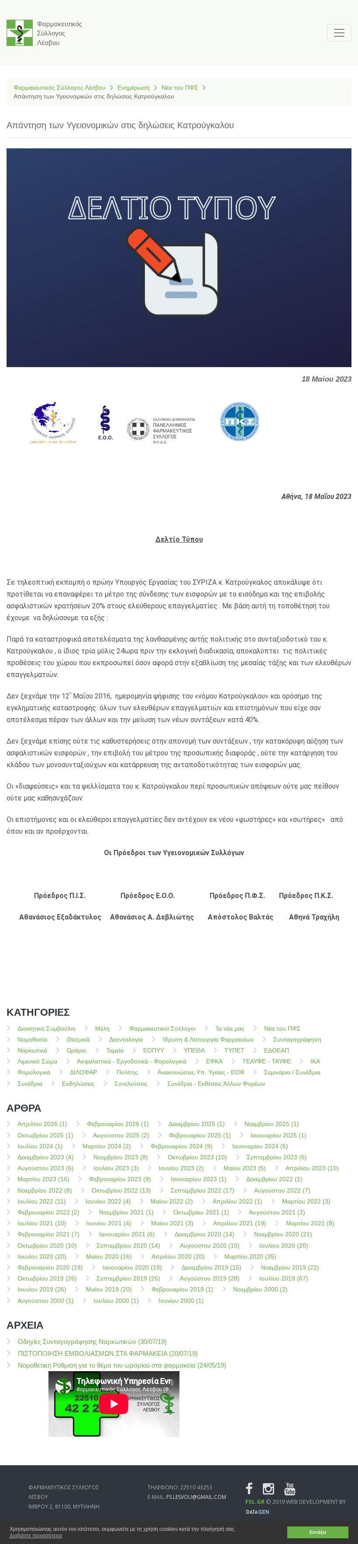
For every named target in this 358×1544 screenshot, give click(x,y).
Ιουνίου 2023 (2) (181, 1168)
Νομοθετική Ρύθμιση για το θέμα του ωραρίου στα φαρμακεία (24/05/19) (122, 1365)
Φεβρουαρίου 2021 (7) (48, 1234)
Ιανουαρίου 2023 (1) (199, 1179)
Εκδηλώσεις (78, 1083)
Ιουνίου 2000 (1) (181, 1300)
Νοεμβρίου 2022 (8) (44, 1190)
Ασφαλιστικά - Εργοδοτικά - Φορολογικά (131, 1061)
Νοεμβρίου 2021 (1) (126, 1212)
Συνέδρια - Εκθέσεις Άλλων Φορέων (216, 1083)
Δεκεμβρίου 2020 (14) (204, 1234)
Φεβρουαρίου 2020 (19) (50, 1267)
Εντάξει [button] (318, 1532)
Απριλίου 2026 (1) (42, 1123)
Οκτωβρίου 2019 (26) (47, 1278)
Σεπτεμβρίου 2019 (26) (128, 1278)
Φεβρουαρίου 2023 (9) (120, 1179)
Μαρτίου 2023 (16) (43, 1179)
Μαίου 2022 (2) (172, 1201)
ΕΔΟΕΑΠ (276, 1050)
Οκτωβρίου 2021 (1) (201, 1212)
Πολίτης (127, 1072)
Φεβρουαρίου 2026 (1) (118, 1123)
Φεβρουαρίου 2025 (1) (200, 1135)
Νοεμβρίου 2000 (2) (260, 1289)
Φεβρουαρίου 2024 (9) (182, 1146)
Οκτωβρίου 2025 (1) (45, 1135)
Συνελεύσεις (131, 1083)
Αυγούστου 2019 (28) (210, 1278)
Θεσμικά (78, 1039)
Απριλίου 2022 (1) (237, 1201)
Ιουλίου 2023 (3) (116, 1168)
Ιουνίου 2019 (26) (41, 1289)
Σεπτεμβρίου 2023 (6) (277, 1157)
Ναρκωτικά (32, 1050)
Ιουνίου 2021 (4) (108, 1223)
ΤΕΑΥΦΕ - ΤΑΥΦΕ (266, 1061)
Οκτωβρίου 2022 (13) (121, 1190)
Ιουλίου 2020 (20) (283, 1245)
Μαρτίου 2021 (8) (310, 1223)
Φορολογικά (33, 1072)
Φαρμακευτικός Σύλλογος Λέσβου (60, 87)
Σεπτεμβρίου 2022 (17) (202, 1190)
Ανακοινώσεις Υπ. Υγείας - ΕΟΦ (201, 1072)
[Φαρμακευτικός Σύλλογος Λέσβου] (20, 33)
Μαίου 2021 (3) (172, 1223)
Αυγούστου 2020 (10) (210, 1245)
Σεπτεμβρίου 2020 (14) (128, 1245)
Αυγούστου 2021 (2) (277, 1212)
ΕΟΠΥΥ (153, 1050)
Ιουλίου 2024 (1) (40, 1146)
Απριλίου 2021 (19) (239, 1223)
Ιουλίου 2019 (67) (283, 1278)
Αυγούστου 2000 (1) (45, 1300)
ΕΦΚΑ (214, 1061)
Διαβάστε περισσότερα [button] (36, 1536)
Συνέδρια (29, 1083)
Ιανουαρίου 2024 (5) (260, 1146)
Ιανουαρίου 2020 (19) (132, 1267)
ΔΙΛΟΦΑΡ (83, 1072)
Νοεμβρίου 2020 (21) (283, 1234)
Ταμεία (115, 1050)
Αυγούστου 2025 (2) (121, 1135)
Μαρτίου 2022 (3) (306, 1201)
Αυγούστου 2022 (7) (282, 1190)
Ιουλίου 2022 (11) (41, 1201)
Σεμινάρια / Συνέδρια (292, 1072)
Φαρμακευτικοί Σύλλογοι (162, 1028)
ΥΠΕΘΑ (194, 1050)
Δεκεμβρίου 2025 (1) (197, 1123)
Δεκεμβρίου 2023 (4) (45, 1157)
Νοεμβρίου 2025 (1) (271, 1123)
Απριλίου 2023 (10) (312, 1168)
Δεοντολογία (126, 1039)
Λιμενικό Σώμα (37, 1061)
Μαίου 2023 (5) (245, 1168)
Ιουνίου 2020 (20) (41, 1256)
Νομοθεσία (32, 1039)
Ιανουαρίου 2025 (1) (278, 1135)
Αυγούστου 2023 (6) (45, 1168)
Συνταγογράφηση (297, 1039)
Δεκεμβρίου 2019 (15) (211, 1267)
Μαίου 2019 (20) (109, 1289)
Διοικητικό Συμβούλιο (46, 1028)
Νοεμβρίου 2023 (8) (120, 1157)
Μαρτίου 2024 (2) (107, 1146)
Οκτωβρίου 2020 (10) (47, 1245)
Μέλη (102, 1028)
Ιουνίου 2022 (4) (108, 1201)
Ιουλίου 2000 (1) (116, 1300)
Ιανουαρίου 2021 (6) (127, 1234)
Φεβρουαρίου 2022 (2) (48, 1212)
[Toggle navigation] (339, 33)
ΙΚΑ (315, 1061)
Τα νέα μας (229, 1028)
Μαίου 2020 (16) (109, 1256)
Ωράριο (76, 1050)
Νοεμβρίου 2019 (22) (290, 1267)
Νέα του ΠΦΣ (180, 87)
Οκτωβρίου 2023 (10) (197, 1157)
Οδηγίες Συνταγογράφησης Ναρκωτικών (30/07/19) (92, 1341)
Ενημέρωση (133, 87)
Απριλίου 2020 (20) (178, 1256)
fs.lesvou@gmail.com (196, 1497)
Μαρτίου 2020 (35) (250, 1256)
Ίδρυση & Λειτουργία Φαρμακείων (208, 1039)
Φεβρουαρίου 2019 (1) (182, 1289)
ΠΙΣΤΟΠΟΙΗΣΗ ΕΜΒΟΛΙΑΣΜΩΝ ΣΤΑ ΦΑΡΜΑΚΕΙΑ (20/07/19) (108, 1353)
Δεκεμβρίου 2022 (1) (274, 1179)
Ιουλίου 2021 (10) (41, 1223)
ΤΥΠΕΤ (234, 1050)
